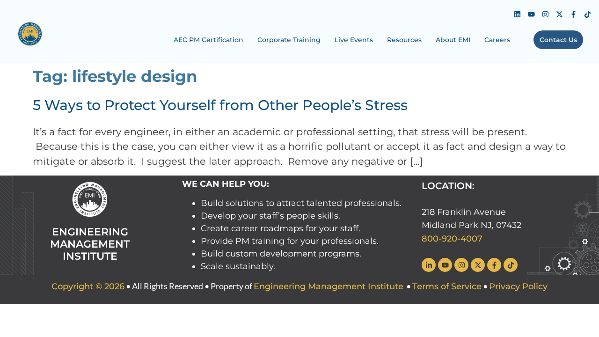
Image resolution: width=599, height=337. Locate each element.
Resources (404, 40)
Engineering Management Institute (328, 286)
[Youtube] (531, 14)
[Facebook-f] (573, 14)
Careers (497, 40)
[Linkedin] (517, 14)
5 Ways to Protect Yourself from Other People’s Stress (220, 105)
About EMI (453, 40)
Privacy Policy (518, 286)
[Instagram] (545, 14)
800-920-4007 (452, 239)
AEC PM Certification (208, 40)
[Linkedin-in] (429, 265)
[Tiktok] (587, 14)
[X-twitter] (559, 14)
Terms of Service (447, 286)
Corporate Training (289, 40)
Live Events (354, 40)
